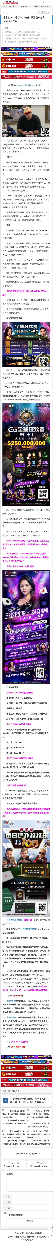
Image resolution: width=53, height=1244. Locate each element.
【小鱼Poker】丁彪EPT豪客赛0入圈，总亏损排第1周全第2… (38, 1144)
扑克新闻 (12, 6)
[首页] (50, 1227)
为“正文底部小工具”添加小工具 (28, 1154)
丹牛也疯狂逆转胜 (28, 929)
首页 (5, 6)
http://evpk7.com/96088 (21, 990)
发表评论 (45, 12)
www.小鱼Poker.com (27, 85)
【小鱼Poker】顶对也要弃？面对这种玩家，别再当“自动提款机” (14, 1123)
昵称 (8, 1197)
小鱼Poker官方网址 (19, 1042)
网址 (7, 1209)
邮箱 (8, 1203)
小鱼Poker (11, 1001)
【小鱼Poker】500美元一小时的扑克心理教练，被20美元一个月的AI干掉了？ (14, 1144)
